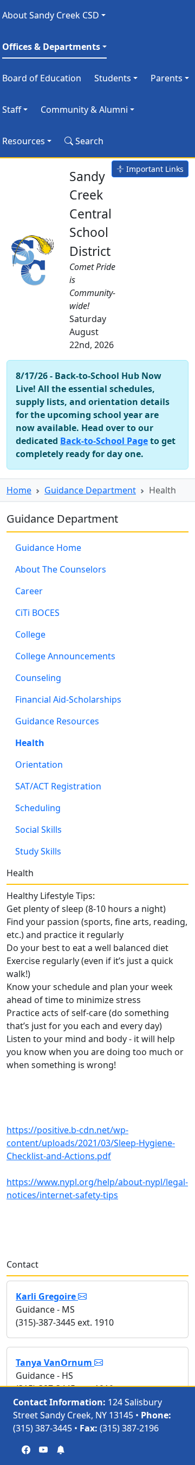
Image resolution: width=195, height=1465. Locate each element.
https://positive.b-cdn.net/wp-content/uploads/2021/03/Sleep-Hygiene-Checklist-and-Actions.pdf (90, 1143)
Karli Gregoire (47, 1296)
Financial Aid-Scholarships (68, 699)
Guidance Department (90, 490)
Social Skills (38, 830)
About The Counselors (60, 569)
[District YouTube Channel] (43, 1450)
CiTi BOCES (37, 613)
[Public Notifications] (60, 1450)
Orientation (39, 764)
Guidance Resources (57, 721)
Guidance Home (48, 548)
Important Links (154, 169)
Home (18, 490)
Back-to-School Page (104, 441)
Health (29, 743)
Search (88, 141)
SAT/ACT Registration (58, 786)
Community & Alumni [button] (84, 109)
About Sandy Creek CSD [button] (50, 15)
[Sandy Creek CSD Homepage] (33, 258)
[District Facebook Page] (26, 1450)
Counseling (38, 678)
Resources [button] (23, 141)
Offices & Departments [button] (51, 47)
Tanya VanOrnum (55, 1362)
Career (29, 591)
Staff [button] (11, 109)
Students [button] (112, 78)
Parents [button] (167, 78)
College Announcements (65, 656)
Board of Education (41, 78)
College (30, 634)
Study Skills (38, 851)
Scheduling (38, 808)
